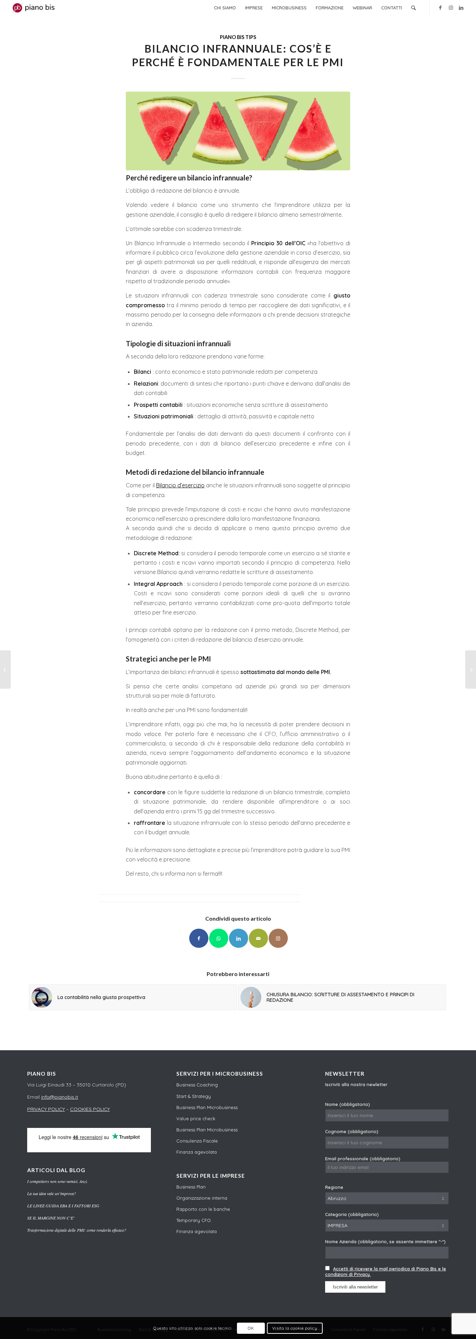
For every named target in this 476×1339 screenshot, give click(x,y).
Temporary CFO (193, 1220)
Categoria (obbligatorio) (352, 1214)
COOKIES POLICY (90, 1109)
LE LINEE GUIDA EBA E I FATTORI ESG (63, 1205)
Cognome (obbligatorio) (351, 1131)
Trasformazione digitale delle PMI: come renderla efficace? (76, 1230)
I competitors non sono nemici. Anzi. (57, 1181)
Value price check (195, 1118)
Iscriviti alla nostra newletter (356, 1084)
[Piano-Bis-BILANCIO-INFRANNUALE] (238, 131)
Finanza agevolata (196, 1152)
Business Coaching (197, 1085)
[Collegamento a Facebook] (440, 7)
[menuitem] (224, 8)
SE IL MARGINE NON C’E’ (51, 1218)
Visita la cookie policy (294, 1328)
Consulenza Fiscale (197, 1141)
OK (251, 1328)
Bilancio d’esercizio (180, 485)
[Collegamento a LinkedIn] (461, 7)
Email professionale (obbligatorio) (362, 1158)
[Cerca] (413, 8)
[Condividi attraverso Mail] (258, 938)
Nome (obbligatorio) (347, 1104)
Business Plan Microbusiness (207, 1107)
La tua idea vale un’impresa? (51, 1193)
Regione (334, 1187)
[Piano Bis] (34, 8)
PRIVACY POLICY (46, 1109)
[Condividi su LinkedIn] (238, 938)
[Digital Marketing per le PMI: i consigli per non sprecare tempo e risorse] (5, 669)
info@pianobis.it (59, 1097)
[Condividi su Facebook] (198, 938)
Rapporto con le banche (203, 1209)
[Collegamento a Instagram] (451, 7)
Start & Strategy (193, 1096)
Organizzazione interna (201, 1198)
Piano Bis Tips (238, 37)
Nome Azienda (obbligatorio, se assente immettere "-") (385, 1241)
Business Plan (191, 1187)
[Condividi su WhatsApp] (218, 938)
